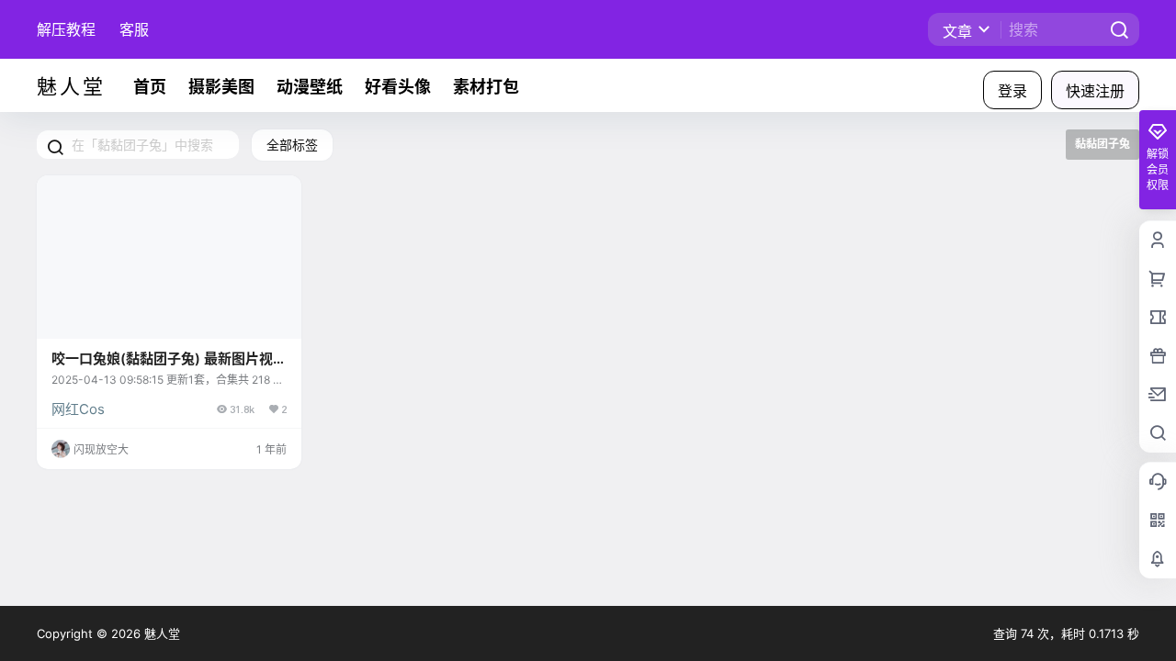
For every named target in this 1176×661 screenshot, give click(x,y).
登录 (1012, 91)
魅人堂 (160, 633)
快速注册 (1095, 91)
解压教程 (66, 29)
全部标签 (292, 144)
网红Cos (78, 409)
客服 (134, 29)
